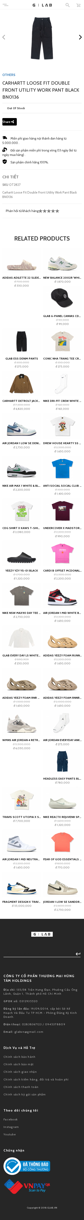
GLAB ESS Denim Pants (21, 358)
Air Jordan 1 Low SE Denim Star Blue (21, 443)
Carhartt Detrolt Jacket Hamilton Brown (21, 401)
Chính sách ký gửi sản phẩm (25, 1094)
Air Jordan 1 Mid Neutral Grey (21, 859)
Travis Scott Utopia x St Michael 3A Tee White (21, 817)
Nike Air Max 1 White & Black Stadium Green (21, 485)
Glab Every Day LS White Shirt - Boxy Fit (21, 655)
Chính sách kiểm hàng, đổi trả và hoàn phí (36, 1079)
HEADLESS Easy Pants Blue (62, 778)
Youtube (10, 1134)
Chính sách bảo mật (19, 1064)
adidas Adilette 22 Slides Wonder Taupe (21, 277)
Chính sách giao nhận (20, 1071)
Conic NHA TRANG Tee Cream (62, 358)
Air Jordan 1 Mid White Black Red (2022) (62, 613)
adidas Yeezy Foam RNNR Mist (62, 697)
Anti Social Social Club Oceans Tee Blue (62, 485)
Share (6, 122)
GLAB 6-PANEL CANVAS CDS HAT (62, 316)
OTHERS (8, 75)
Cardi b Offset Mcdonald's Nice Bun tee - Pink (62, 570)
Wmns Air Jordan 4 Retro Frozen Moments (21, 740)
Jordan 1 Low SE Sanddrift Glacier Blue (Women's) (62, 901)
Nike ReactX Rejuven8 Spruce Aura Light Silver (62, 817)
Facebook (11, 1119)
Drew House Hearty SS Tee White (62, 443)
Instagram (11, 1127)
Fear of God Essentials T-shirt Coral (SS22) (62, 859)
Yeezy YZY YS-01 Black (21, 570)
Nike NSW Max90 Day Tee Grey (21, 613)
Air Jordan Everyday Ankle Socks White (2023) (62, 740)
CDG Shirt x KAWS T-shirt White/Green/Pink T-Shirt (21, 528)
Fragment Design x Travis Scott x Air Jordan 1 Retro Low (21, 901)
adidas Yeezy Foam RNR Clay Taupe (21, 697)
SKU (5, 185)
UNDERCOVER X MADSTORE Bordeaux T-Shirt (62, 528)
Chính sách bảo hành (20, 1056)
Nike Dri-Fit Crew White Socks (62, 401)
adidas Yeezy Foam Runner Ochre (62, 655)
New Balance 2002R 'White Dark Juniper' (62, 277)
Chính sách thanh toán (21, 1087)
